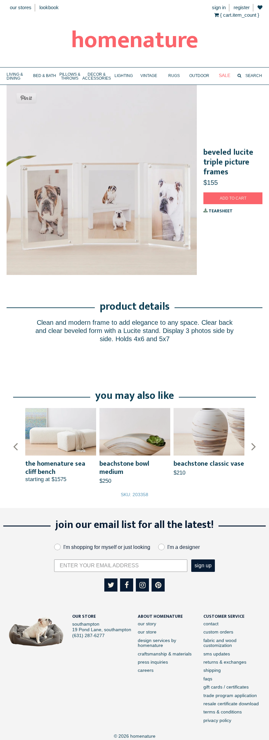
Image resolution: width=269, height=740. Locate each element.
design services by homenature (157, 643)
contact (210, 623)
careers (146, 670)
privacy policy (217, 720)
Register (242, 7)
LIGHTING (123, 76)
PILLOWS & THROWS (69, 76)
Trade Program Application (230, 695)
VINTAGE (148, 76)
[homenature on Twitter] (110, 585)
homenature (134, 40)
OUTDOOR (199, 76)
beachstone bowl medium (124, 467)
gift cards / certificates (226, 687)
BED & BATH (44, 76)
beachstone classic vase (209, 463)
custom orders (218, 631)
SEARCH (253, 76)
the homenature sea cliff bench (55, 467)
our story (147, 623)
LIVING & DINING (15, 76)
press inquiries (153, 662)
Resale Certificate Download (231, 703)
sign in (219, 7)
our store (147, 631)
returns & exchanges (224, 662)
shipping (212, 670)
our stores (20, 7)
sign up (203, 565)
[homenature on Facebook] (126, 585)
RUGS (174, 76)
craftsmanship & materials (165, 653)
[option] (60, 445)
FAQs (207, 678)
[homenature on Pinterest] (158, 585)
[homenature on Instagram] (142, 585)
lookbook (49, 7)
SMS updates (216, 653)
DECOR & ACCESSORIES (96, 76)
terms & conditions (222, 711)
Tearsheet (220, 210)
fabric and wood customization (220, 643)
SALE (224, 75)
